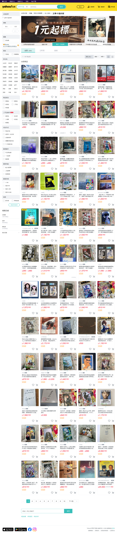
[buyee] (11, 45)
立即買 (42, 50)
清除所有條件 (14, 205)
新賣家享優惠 (107, 44)
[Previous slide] (22, 73)
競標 (56, 50)
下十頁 (71, 501)
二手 (69, 50)
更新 (113, 528)
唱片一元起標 (60, 44)
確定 (15, 31)
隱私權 (97, 530)
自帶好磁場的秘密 (28, 44)
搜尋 (68, 511)
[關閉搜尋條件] (27, 7)
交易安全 (112, 530)
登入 (80, 7)
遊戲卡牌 (44, 44)
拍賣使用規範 (104, 530)
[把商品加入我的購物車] (37, 97)
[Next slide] (37, 73)
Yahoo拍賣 (8, 7)
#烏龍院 (30, 516)
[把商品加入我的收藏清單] (33, 97)
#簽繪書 (23, 516)
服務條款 (90, 530)
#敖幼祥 (36, 516)
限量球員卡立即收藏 (76, 44)
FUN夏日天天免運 (91, 44)
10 (64, 501)
